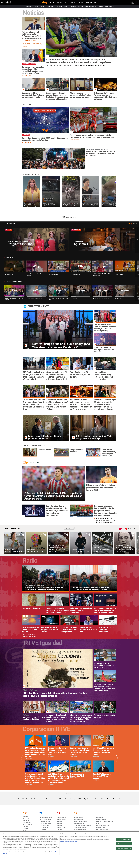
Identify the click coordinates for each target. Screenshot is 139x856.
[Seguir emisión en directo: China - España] (124, 269)
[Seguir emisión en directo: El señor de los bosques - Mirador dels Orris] (58, 293)
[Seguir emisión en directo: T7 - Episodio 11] (124, 293)
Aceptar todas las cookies (123, 839)
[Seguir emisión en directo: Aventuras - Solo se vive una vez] (102, 293)
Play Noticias (117, 799)
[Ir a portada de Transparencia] (95, 813)
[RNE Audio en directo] (10, 2)
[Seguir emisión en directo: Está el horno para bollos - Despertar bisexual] (36, 269)
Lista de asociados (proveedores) (69, 841)
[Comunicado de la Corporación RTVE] (80, 769)
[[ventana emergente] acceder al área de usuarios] (132, 2)
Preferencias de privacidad (123, 848)
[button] (2, 240)
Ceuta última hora (23, 799)
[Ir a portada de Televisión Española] (47, 813)
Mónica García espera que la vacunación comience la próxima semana (33, 45)
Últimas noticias (106, 799)
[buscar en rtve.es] (136, 2)
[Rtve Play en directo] (7, 2)
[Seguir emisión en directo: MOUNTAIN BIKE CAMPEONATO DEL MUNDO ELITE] (102, 269)
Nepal (96, 799)
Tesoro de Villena (45, 799)
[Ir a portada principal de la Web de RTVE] (30, 812)
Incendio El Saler (58, 799)
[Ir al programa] (36, 239)
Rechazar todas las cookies (123, 843)
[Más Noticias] (69, 217)
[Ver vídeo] (14, 542)
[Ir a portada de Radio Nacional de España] (64, 813)
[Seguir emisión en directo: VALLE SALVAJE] (14, 269)
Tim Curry (34, 799)
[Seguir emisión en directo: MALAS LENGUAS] (58, 269)
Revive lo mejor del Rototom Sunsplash (29, 635)
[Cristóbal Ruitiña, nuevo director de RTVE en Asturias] (103, 770)
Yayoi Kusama (88, 799)
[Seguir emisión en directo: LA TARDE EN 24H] (80, 269)
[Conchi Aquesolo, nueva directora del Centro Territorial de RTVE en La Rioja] (58, 746)
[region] (69, 843)
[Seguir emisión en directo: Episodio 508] (80, 293)
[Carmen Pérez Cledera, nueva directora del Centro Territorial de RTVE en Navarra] (80, 746)
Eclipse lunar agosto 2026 (73, 799)
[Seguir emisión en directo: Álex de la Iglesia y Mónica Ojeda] (36, 293)
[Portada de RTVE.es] (45, 2)
